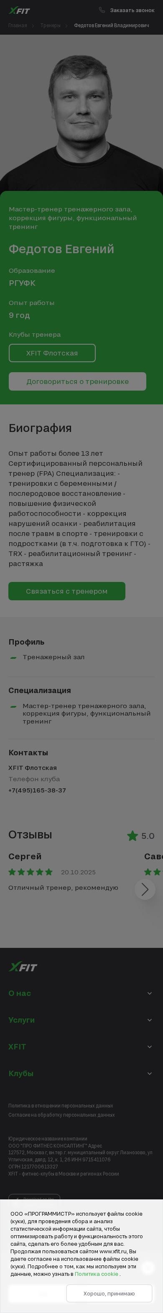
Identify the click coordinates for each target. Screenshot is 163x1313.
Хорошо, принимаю (109, 1293)
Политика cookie (97, 1274)
